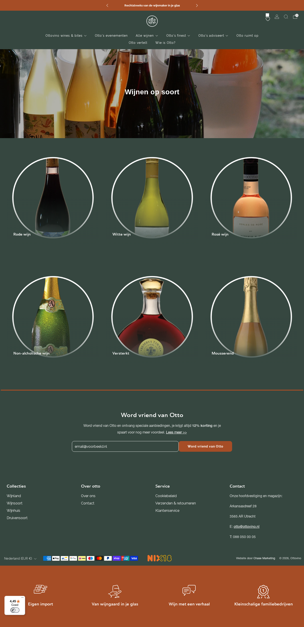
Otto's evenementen (111, 35)
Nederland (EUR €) (18, 558)
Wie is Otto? (165, 42)
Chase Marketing (264, 558)
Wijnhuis (13, 510)
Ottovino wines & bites (64, 35)
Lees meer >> (176, 432)
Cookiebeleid (166, 496)
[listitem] (152, 5)
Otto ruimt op (247, 35)
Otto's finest (176, 35)
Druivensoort (17, 518)
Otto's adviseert (211, 35)
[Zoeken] (286, 16)
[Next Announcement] (197, 5)
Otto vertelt (138, 42)
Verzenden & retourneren (175, 503)
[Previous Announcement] (107, 5)
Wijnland (14, 496)
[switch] (14, 610)
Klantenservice (167, 510)
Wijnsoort (14, 503)
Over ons (88, 496)
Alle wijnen (145, 35)
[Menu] (22, 598)
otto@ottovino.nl (246, 526)
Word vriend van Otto (205, 446)
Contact (87, 503)
